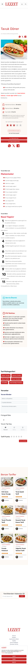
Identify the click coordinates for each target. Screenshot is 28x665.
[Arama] (25, 4)
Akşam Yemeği (6, 375)
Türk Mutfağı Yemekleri (16, 382)
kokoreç (3, 95)
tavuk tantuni (21, 93)
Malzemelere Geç (14, 138)
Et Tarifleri (4, 382)
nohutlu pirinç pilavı (15, 301)
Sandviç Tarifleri (16, 375)
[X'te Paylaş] (22, 37)
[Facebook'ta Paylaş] (25, 37)
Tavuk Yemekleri (16, 379)
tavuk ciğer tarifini (12, 95)
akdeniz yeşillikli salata (9, 303)
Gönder (22, 596)
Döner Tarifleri (5, 379)
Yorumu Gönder (23, 441)
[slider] (14, 125)
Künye (14, 635)
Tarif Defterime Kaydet (15, 130)
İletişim (14, 637)
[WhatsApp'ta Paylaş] (20, 37)
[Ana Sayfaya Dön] (14, 629)
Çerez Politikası (14, 642)
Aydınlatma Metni (14, 639)
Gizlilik (14, 640)
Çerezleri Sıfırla (14, 644)
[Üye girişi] (22, 4)
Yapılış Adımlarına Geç (15, 141)
